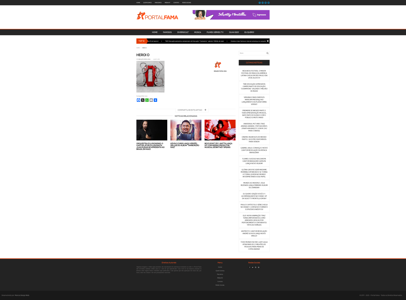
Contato (176, 2)
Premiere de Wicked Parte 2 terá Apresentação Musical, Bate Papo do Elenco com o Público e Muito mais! (254, 114)
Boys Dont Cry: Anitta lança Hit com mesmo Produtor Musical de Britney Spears (218, 145)
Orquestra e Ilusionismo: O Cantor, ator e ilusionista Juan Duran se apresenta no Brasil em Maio (150, 146)
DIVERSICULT (183, 32)
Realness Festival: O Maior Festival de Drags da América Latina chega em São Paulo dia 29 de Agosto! (254, 74)
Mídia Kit (167, 2)
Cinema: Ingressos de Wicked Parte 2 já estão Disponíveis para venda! (254, 139)
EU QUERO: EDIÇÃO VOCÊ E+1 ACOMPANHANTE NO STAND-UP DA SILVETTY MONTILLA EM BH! (254, 196)
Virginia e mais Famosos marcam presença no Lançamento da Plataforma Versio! (247, 41)
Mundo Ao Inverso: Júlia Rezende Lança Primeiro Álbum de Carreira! (254, 185)
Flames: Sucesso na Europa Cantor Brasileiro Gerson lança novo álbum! (254, 161)
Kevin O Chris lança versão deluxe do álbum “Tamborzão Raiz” (184, 145)
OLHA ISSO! (234, 32)
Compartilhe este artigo (190, 110)
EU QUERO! (249, 32)
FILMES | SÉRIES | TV (215, 32)
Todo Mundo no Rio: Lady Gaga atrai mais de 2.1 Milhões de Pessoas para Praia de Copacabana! (254, 245)
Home (138, 2)
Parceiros (158, 2)
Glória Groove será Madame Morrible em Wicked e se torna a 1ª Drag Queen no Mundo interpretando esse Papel (254, 173)
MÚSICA (197, 32)
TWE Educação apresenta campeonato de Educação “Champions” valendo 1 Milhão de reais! (185, 41)
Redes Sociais (186, 2)
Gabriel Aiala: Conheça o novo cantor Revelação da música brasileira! (254, 150)
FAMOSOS (167, 32)
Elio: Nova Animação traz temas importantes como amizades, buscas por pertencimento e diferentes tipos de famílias (254, 220)
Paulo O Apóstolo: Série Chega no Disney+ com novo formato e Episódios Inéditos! (254, 207)
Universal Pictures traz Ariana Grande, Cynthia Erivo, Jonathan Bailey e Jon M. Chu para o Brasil (254, 127)
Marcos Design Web (22, 295)
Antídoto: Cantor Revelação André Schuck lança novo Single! (254, 233)
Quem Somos (147, 2)
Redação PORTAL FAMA (144, 59)
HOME (154, 32)
